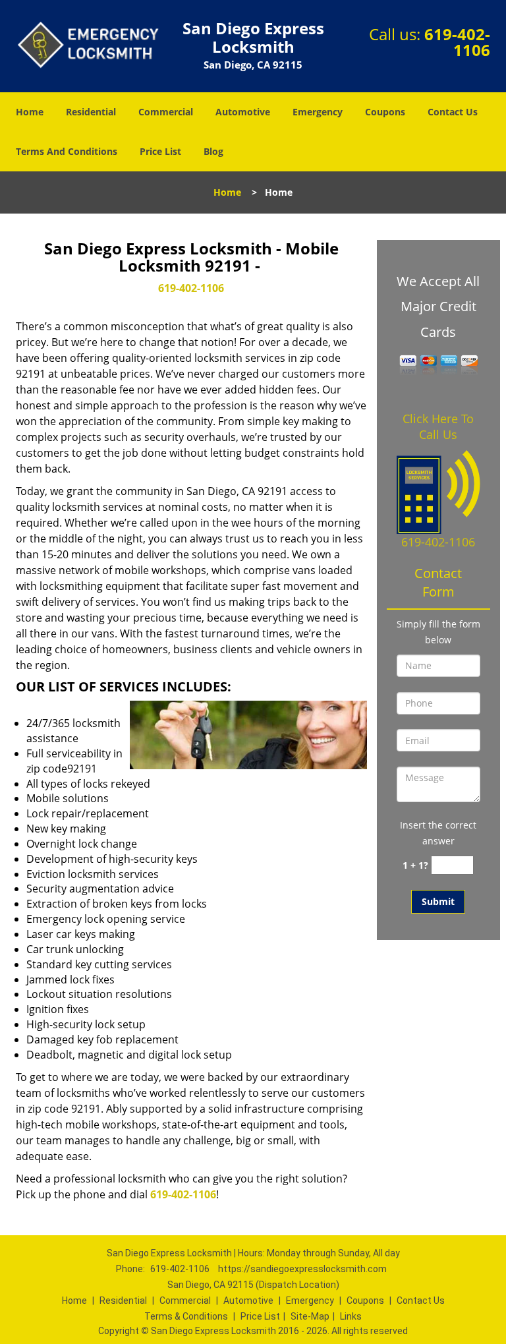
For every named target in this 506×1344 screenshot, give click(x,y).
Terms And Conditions (66, 151)
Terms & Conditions (186, 1316)
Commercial (165, 111)
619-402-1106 (457, 42)
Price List (160, 151)
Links (351, 1316)
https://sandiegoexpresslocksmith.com (302, 1269)
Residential (91, 111)
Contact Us (453, 111)
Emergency (318, 111)
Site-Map (310, 1316)
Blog (213, 151)
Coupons (385, 111)
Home (29, 111)
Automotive (242, 111)
